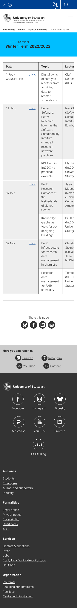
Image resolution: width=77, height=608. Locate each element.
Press (6, 551)
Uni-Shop (9, 565)
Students (9, 478)
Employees (10, 483)
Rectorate (9, 582)
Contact (55, 366)
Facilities (9, 591)
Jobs (6, 555)
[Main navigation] (70, 18)
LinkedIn (27, 358)
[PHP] (33, 325)
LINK (32, 74)
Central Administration (18, 596)
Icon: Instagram (39, 399)
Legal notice (11, 510)
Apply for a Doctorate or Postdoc (24, 560)
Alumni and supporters (18, 488)
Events (21, 29)
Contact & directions (16, 546)
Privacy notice (12, 514)
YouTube (29, 366)
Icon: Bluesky (60, 399)
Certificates (10, 524)
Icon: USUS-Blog (38, 444)
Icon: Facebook (18, 399)
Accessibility (11, 519)
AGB (6, 529)
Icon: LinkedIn (59, 421)
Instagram (55, 358)
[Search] (66, 5)
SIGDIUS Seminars (37, 29)
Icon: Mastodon (18, 421)
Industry (8, 493)
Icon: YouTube (39, 421)
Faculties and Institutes (18, 587)
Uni (4, 4)
